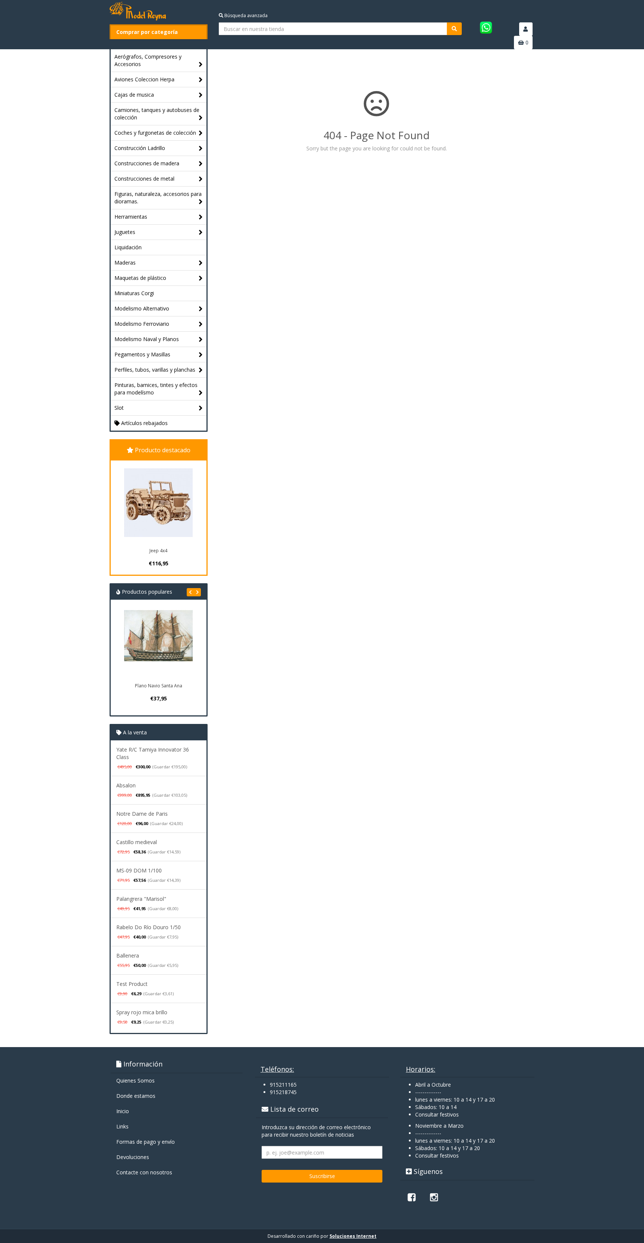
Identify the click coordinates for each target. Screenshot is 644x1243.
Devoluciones (132, 1157)
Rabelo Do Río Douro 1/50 (148, 927)
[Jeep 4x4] (158, 502)
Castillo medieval (136, 842)
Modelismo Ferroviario (141, 323)
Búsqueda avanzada (245, 15)
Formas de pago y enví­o (145, 1141)
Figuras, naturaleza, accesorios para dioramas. (158, 197)
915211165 (283, 1084)
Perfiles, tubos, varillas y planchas (154, 369)
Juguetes (124, 231)
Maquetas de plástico (140, 277)
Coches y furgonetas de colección (155, 132)
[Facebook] (411, 1197)
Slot (119, 407)
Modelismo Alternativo (141, 308)
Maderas (125, 262)
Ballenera (127, 955)
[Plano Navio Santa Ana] (158, 644)
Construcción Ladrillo (139, 148)
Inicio (122, 1111)
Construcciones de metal (144, 178)
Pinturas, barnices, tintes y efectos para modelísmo (156, 388)
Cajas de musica (134, 94)
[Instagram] (433, 1197)
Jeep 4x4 (158, 550)
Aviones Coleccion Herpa (144, 79)
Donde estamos (135, 1095)
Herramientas (130, 216)
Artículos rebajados (144, 423)
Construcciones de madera (146, 163)
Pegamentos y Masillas (142, 354)
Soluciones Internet (352, 1236)
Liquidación (128, 247)
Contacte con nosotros (144, 1172)
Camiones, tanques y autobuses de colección (156, 113)
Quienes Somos (135, 1080)
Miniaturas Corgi (134, 293)
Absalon (126, 785)
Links (122, 1126)
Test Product (132, 983)
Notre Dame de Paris (142, 813)
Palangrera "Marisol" (141, 898)
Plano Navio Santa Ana (158, 686)
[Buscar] (454, 28)
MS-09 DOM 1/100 (139, 870)
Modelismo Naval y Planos (146, 339)
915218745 (283, 1092)
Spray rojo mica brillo (141, 1012)
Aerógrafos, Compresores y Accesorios (147, 60)
